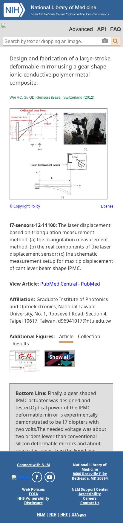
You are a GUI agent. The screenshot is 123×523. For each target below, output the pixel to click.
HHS (64, 514)
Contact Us (89, 502)
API (101, 29)
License (107, 206)
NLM (41, 514)
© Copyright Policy (25, 206)
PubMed (90, 283)
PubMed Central (58, 283)
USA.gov (79, 514)
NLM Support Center (90, 489)
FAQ (115, 29)
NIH (52, 514)
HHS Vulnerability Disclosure (33, 500)
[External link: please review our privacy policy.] (20, 476)
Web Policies (33, 489)
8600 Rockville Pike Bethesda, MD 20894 (90, 476)
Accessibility (90, 493)
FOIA (33, 493)
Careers (89, 498)
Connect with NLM (33, 464)
